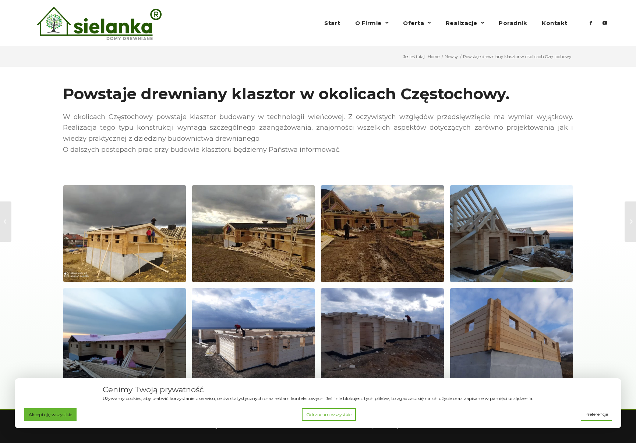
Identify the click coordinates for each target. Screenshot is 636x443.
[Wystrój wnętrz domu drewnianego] (5, 221)
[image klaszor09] (385, 339)
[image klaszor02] (127, 236)
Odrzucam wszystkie (328, 414)
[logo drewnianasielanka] (99, 23)
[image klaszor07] (127, 339)
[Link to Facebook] (591, 22)
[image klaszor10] (514, 339)
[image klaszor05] (385, 236)
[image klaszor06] (514, 236)
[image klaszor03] (256, 236)
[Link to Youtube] (605, 22)
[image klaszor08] (256, 339)
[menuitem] (332, 23)
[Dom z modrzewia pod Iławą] (630, 221)
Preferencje (596, 414)
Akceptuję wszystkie (50, 414)
